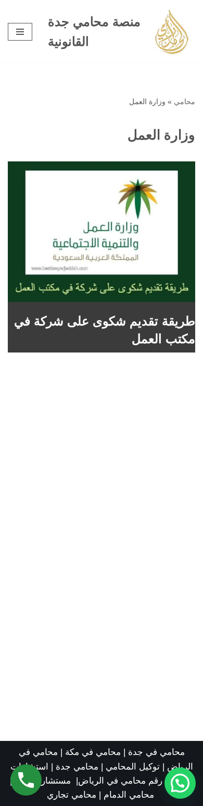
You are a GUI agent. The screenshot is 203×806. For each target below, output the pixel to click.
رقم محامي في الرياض (120, 781)
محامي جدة (78, 767)
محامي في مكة (93, 752)
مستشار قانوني (44, 781)
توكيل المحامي (133, 767)
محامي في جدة (156, 752)
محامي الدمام (129, 795)
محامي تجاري (71, 795)
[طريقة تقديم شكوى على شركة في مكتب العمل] (101, 231)
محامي (184, 101)
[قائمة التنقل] (20, 32)
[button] (180, 783)
